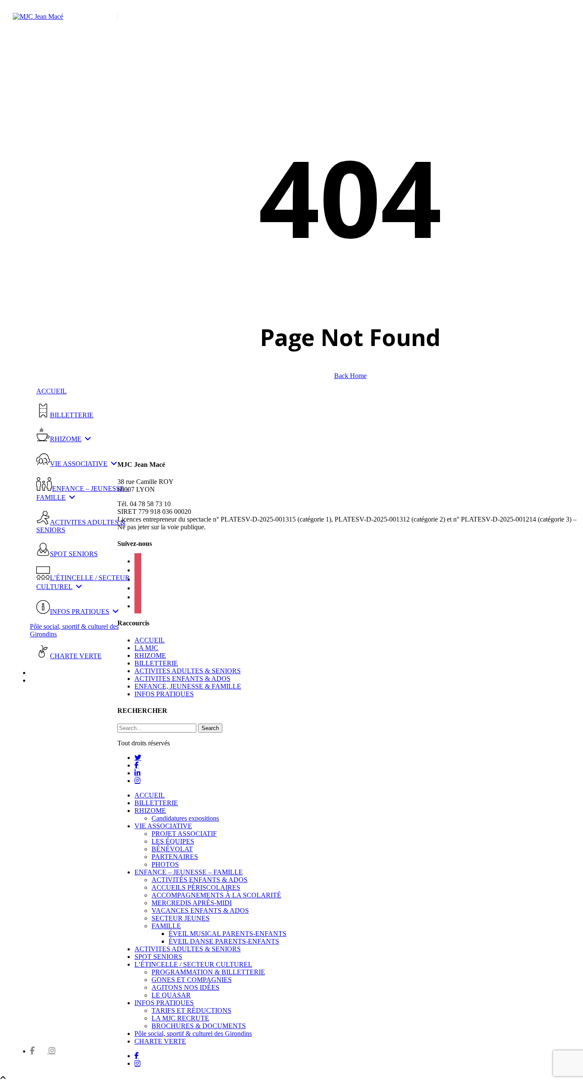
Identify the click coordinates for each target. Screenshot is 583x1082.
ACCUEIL (149, 640)
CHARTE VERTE (160, 1041)
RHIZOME (150, 655)
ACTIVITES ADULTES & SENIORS (187, 670)
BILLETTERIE (156, 663)
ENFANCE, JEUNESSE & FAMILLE (187, 686)
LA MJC (146, 647)
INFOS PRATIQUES (164, 694)
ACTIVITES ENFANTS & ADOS (182, 678)
